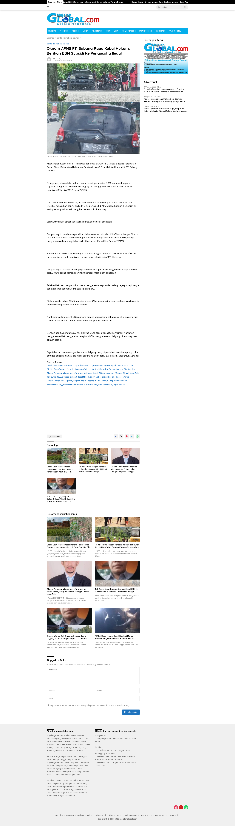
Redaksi (75, 31)
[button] (185, 7)
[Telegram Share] (132, 436)
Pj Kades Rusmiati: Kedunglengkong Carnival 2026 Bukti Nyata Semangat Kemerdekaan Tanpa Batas (164, 90)
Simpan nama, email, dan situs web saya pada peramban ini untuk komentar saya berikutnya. (90, 705)
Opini (116, 31)
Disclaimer (160, 31)
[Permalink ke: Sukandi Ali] (49, 59)
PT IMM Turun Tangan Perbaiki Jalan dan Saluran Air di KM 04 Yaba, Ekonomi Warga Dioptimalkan (91, 369)
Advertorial (97, 31)
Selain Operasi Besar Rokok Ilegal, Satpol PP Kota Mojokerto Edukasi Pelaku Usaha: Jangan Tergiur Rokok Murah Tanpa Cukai (165, 110)
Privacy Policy (175, 31)
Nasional (64, 31)
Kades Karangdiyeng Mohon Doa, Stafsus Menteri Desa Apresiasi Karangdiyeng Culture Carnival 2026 (146, 2)
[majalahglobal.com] (73, 19)
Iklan (108, 31)
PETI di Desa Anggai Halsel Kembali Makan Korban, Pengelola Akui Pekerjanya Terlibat (86, 384)
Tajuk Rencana (129, 31)
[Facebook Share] (116, 436)
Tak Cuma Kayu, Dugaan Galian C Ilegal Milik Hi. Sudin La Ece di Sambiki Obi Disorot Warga (88, 377)
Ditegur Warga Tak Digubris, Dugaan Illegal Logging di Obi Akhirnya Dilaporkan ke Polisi (87, 380)
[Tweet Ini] (121, 436)
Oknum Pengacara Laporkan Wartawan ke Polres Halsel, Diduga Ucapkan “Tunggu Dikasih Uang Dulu (93, 373)
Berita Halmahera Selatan (58, 44)
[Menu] (48, 7)
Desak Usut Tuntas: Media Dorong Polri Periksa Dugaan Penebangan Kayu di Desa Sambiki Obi (90, 365)
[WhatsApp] (186, 807)
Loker (85, 31)
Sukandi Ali (56, 58)
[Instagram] (176, 807)
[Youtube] (181, 807)
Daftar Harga (145, 31)
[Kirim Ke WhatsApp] (138, 436)
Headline (52, 31)
